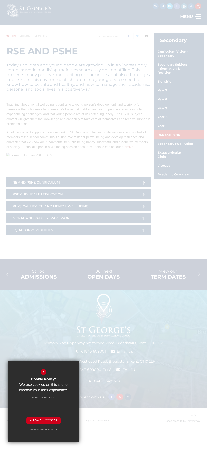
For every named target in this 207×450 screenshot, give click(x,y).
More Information (43, 397)
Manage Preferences (43, 429)
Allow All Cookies (43, 420)
